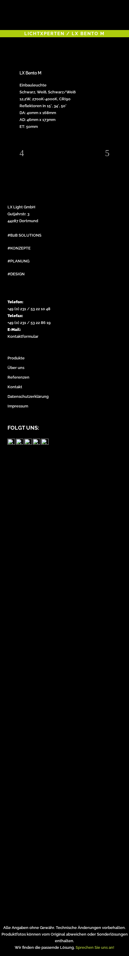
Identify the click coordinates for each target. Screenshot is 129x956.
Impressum (18, 406)
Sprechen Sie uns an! (95, 947)
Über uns (16, 367)
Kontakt (15, 387)
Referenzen (18, 377)
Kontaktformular (23, 336)
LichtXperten (44, 33)
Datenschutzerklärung (28, 396)
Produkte (16, 358)
